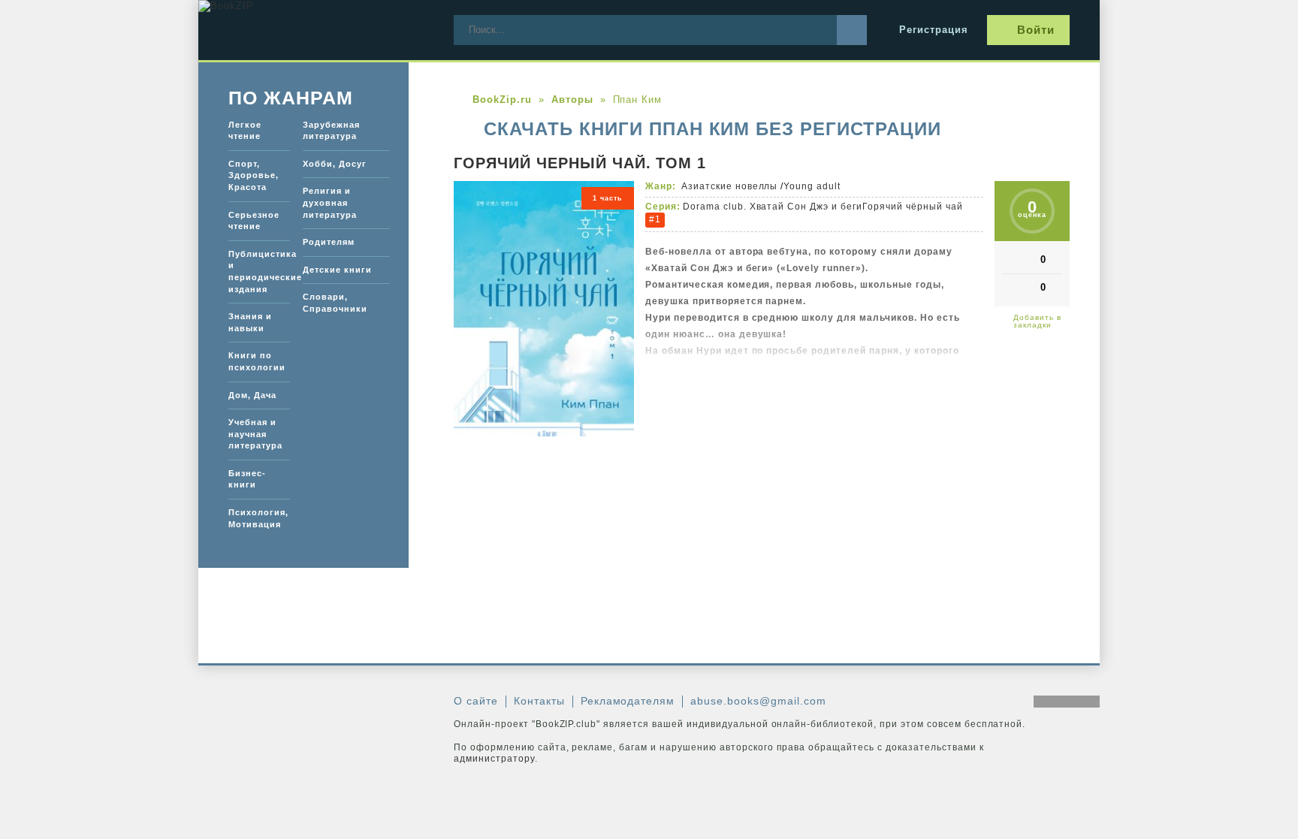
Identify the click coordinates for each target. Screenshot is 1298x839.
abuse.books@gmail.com (758, 701)
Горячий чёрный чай (912, 206)
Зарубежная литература (331, 130)
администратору (494, 758)
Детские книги (337, 269)
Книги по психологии (256, 361)
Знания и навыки (250, 322)
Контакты (539, 701)
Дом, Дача (252, 395)
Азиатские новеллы (729, 186)
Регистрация (933, 29)
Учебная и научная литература (255, 434)
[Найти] (852, 30)
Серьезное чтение (253, 220)
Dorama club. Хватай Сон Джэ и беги (772, 206)
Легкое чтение (244, 130)
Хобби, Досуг (335, 163)
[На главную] (311, 30)
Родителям (329, 241)
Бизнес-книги (247, 479)
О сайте (476, 701)
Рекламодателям (628, 701)
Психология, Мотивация (258, 518)
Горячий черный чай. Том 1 (580, 163)
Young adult (812, 186)
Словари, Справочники (335, 302)
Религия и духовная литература (330, 202)
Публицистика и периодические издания (259, 271)
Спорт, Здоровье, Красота (253, 175)
